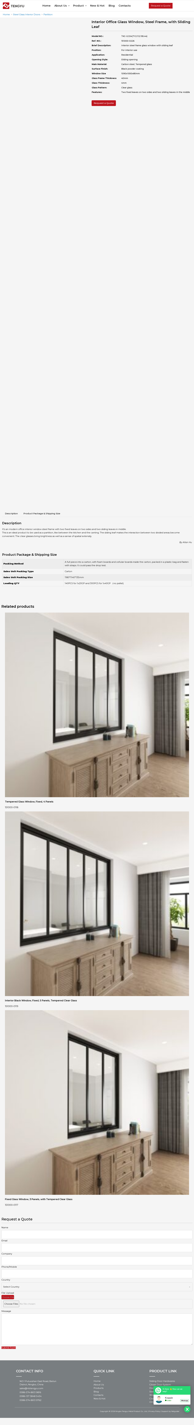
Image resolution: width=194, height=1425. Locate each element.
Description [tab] (11, 513)
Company (6, 1253)
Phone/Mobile (9, 1266)
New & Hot (97, 5)
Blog (112, 5)
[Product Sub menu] (86, 5)
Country (5, 1279)
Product (78, 5)
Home (46, 5)
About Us (60, 5)
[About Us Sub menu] (69, 5)
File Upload (7, 1293)
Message (6, 1311)
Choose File (7, 1297)
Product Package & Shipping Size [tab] (41, 513)
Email (4, 1240)
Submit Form (8, 1348)
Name (4, 1227)
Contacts (125, 5)
